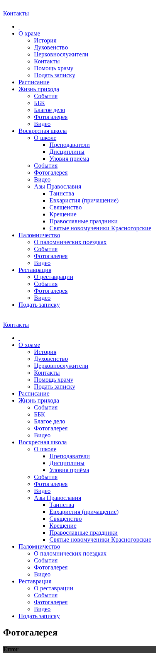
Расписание (34, 82)
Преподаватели (69, 144)
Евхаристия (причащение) (83, 200)
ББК (39, 103)
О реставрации (53, 277)
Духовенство (51, 47)
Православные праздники (83, 221)
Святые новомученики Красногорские (100, 228)
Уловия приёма (69, 158)
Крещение (62, 214)
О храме (29, 33)
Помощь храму (53, 68)
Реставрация (35, 270)
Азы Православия (57, 186)
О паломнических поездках (70, 242)
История (45, 40)
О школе (45, 137)
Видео (42, 124)
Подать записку (54, 75)
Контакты (47, 61)
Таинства (61, 193)
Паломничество (39, 235)
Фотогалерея (51, 117)
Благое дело (49, 110)
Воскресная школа (43, 130)
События (46, 96)
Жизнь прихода (39, 89)
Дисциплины (67, 151)
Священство (65, 207)
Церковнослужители (61, 54)
